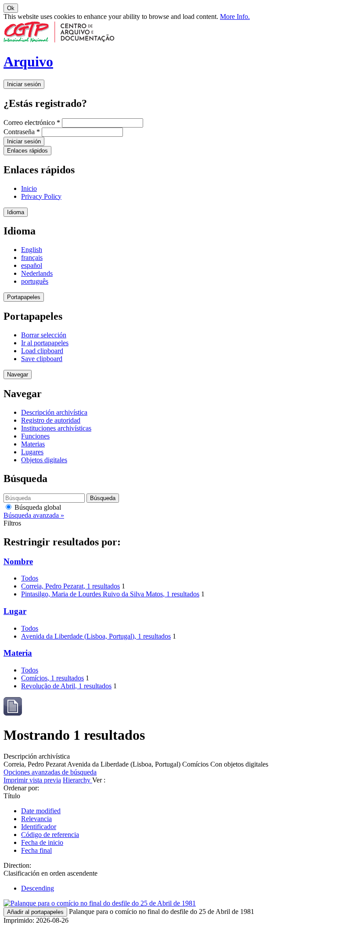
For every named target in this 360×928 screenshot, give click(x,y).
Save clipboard (41, 358)
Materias (33, 444)
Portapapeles (23, 297)
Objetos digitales (44, 460)
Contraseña (22, 131)
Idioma (15, 212)
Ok (10, 8)
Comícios (52, 678)
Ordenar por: (21, 788)
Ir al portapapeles (44, 343)
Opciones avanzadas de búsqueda (50, 772)
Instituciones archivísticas (56, 428)
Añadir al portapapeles (35, 912)
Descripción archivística (54, 412)
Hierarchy (77, 780)
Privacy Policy (41, 196)
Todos (29, 578)
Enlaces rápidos (27, 150)
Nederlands (37, 273)
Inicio (29, 188)
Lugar (15, 611)
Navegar (17, 374)
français (32, 257)
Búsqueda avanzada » (34, 515)
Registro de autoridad (50, 420)
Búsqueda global (37, 507)
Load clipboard (42, 350)
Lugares (32, 452)
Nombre (18, 561)
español (31, 265)
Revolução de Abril (66, 686)
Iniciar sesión (24, 84)
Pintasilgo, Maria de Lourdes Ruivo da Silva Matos (110, 594)
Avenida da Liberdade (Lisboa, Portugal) (96, 636)
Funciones (35, 436)
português (34, 281)
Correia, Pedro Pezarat (70, 586)
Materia (18, 653)
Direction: (17, 865)
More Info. (235, 16)
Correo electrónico (32, 122)
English (31, 249)
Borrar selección (43, 335)
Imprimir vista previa (32, 780)
